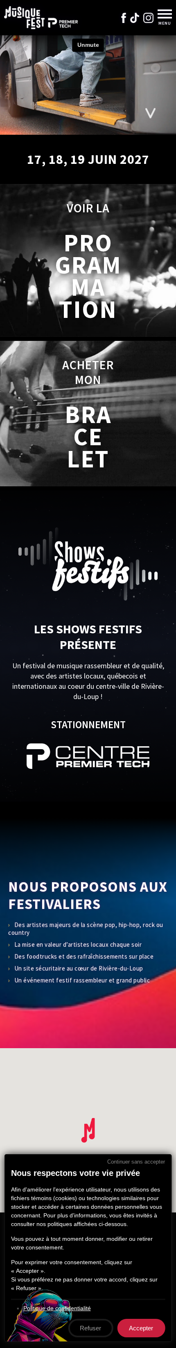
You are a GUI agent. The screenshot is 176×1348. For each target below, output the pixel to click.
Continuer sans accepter (136, 1162)
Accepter (141, 1328)
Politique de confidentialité (57, 1308)
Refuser (90, 1328)
